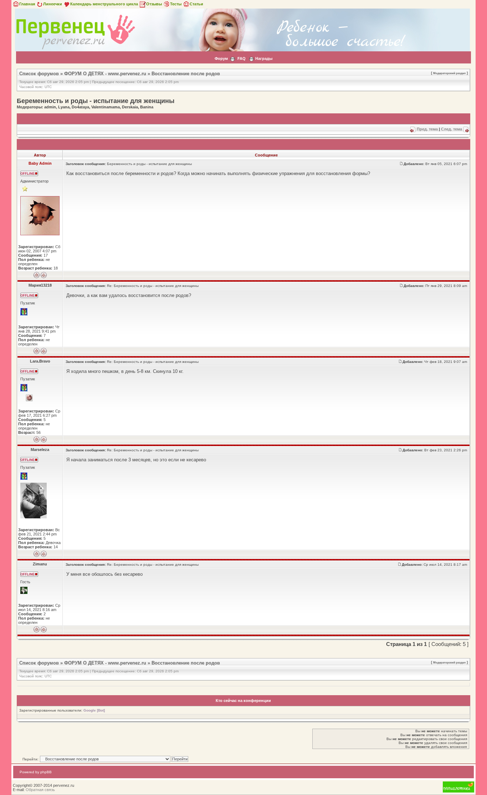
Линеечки (52, 4)
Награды (263, 58)
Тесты (175, 4)
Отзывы (154, 4)
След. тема (451, 129)
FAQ (241, 58)
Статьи (196, 4)
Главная (27, 4)
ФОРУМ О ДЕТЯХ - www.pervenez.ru (105, 73)
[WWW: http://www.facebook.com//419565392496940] (29, 397)
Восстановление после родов (186, 73)
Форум (221, 58)
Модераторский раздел (449, 73)
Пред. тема (427, 129)
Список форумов (39, 73)
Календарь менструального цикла (104, 4)
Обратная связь (40, 790)
